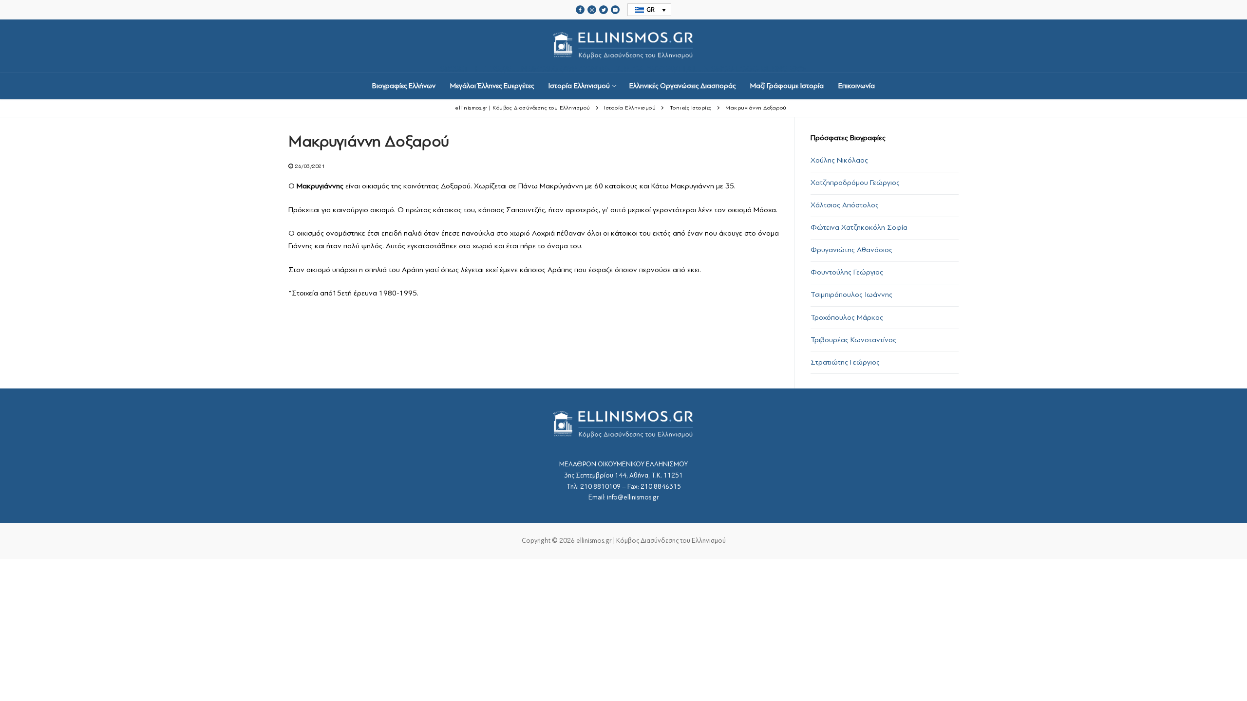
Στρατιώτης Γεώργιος (845, 362)
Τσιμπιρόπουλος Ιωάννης (851, 294)
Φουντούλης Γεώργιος (847, 272)
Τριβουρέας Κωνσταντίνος (853, 339)
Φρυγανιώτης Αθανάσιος (851, 249)
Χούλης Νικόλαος (839, 160)
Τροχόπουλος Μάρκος (847, 317)
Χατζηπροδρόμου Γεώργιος (855, 182)
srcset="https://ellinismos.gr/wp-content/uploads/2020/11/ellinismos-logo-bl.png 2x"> (623, 68)
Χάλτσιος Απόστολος (845, 205)
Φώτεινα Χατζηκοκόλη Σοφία (859, 227)
